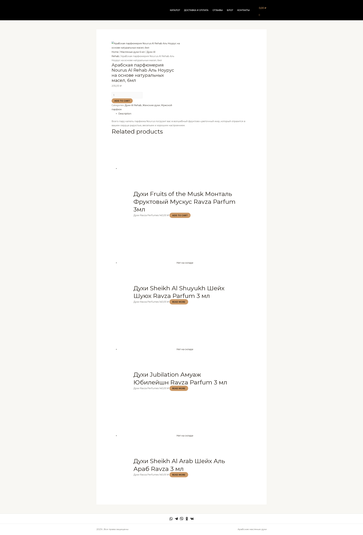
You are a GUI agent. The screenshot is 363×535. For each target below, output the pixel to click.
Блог (230, 10)
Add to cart (122, 101)
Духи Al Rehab (133, 105)
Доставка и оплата (196, 10)
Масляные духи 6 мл (132, 52)
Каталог (175, 10)
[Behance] (187, 519)
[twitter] (181, 519)
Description (124, 113)
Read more (178, 302)
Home (115, 52)
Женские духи (151, 105)
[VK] (192, 519)
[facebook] (171, 519)
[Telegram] (176, 519)
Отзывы (218, 10)
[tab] (185, 114)
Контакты (243, 10)
